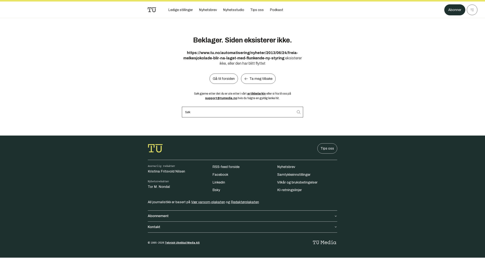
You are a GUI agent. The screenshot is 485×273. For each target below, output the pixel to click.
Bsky (216, 190)
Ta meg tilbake (261, 79)
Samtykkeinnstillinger (294, 175)
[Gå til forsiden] (152, 10)
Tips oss (327, 148)
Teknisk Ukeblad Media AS (182, 242)
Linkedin (218, 182)
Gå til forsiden (224, 79)
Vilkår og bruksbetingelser (297, 182)
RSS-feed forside (225, 167)
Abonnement (158, 216)
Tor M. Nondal (159, 187)
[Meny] (472, 10)
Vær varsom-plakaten (208, 202)
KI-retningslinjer (289, 190)
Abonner (454, 10)
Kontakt (154, 227)
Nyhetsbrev (286, 167)
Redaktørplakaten (245, 202)
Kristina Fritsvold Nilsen (166, 171)
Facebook (220, 175)
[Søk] (298, 112)
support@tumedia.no (221, 98)
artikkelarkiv (256, 93)
